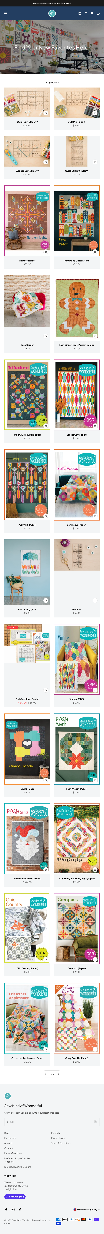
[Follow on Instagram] (13, 1209)
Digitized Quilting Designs (17, 1166)
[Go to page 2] (58, 1074)
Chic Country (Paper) (27, 968)
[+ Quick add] (45, 113)
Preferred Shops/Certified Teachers (17, 1160)
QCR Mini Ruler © (77, 121)
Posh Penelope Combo (27, 699)
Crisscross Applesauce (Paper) (27, 1058)
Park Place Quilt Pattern (76, 260)
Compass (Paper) (77, 968)
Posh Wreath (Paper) (76, 788)
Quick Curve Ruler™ (27, 121)
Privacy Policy (58, 1138)
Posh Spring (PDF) (27, 609)
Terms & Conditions (61, 1143)
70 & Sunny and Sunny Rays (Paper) (77, 878)
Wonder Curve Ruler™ (27, 170)
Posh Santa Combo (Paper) (27, 878)
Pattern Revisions (13, 1153)
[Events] (79, 14)
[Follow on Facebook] (6, 1209)
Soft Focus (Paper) (76, 524)
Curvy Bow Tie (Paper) (76, 1058)
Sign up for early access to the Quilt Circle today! (52, 3)
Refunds (55, 1133)
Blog (6, 1133)
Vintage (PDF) (76, 699)
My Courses (10, 1138)
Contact (8, 1148)
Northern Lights (27, 260)
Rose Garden (27, 344)
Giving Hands (27, 788)
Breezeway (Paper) (77, 434)
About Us (9, 1143)
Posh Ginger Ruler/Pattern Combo (76, 344)
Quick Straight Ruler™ (76, 170)
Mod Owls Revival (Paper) (27, 434)
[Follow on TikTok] (20, 1209)
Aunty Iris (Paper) (27, 524)
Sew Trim (76, 609)
